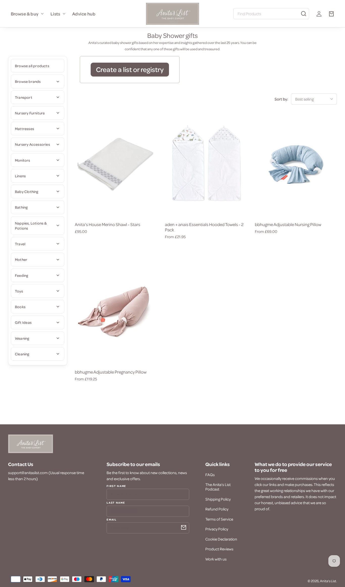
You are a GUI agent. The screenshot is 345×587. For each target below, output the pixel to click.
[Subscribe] (183, 527)
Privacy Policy (216, 528)
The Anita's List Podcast (218, 487)
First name (116, 485)
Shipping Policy (218, 499)
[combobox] (271, 13)
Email (111, 519)
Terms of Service (219, 519)
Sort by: (281, 99)
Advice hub (83, 13)
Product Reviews (219, 548)
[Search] (303, 13)
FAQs (210, 474)
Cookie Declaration (221, 539)
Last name (116, 502)
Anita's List (328, 581)
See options (116, 209)
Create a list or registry (130, 69)
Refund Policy (216, 508)
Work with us (216, 558)
